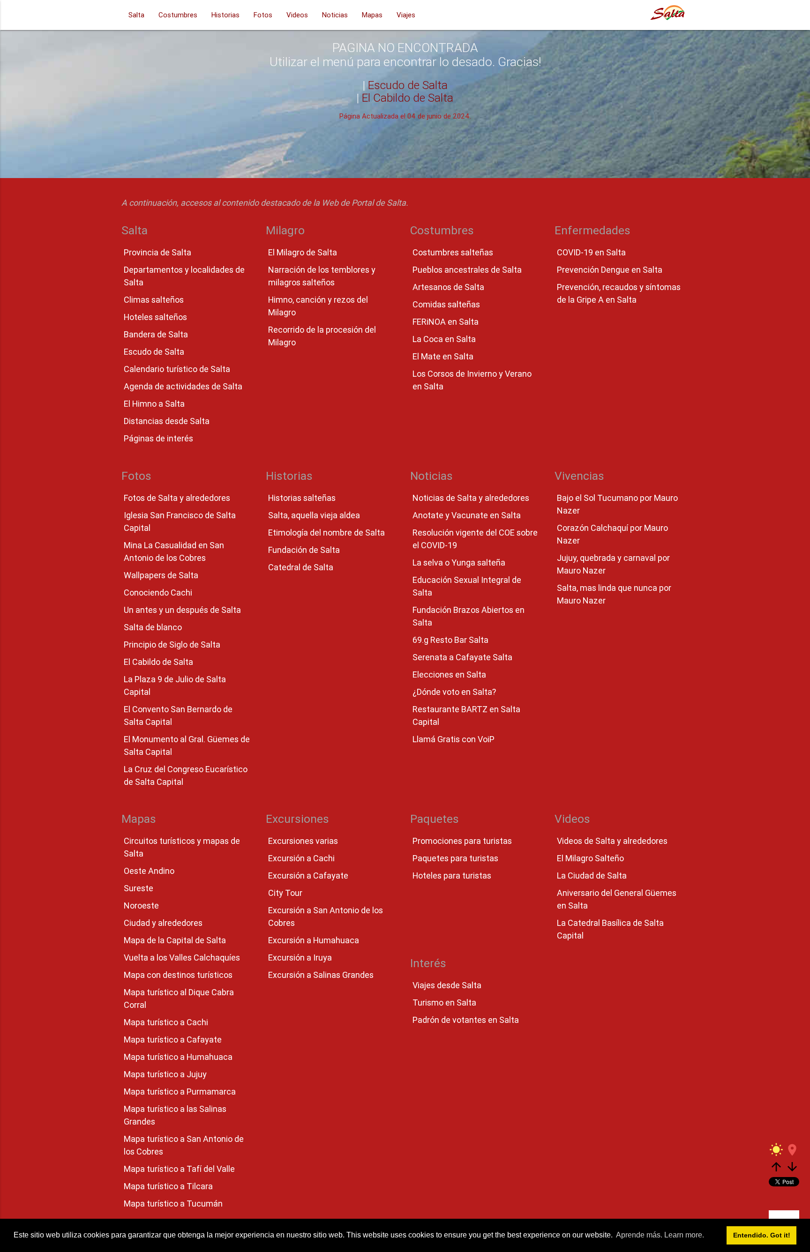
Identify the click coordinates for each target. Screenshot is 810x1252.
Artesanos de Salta (448, 287)
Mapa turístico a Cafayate (173, 1039)
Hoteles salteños (155, 317)
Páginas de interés (158, 438)
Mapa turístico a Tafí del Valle (179, 1168)
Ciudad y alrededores (163, 922)
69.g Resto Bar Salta (450, 639)
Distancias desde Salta (167, 421)
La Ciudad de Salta (592, 875)
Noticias (335, 14)
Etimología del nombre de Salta (326, 532)
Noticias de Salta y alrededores (470, 497)
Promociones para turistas (462, 840)
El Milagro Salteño (590, 858)
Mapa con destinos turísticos (178, 974)
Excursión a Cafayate (308, 875)
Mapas (372, 14)
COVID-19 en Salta (591, 252)
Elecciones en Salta (449, 674)
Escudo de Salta (408, 85)
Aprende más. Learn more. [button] (660, 1235)
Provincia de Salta (157, 252)
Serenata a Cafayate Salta (462, 657)
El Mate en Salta (442, 356)
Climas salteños (154, 299)
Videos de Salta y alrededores (612, 840)
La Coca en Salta (444, 339)
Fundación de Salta (304, 549)
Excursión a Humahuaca (313, 940)
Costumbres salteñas (452, 252)
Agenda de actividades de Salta (183, 386)
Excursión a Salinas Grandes (321, 974)
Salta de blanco (153, 627)
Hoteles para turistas (451, 875)
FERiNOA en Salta (445, 321)
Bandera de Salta (156, 334)
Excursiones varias (303, 840)
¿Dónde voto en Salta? (454, 691)
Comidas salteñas (446, 304)
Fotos (263, 14)
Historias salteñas (302, 497)
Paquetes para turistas (455, 858)
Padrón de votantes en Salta (465, 1019)
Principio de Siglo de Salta (172, 644)
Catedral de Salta (300, 567)
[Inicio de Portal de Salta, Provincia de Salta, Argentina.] (667, 15)
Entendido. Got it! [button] (761, 1235)
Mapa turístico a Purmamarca (180, 1091)
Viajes (406, 14)
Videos (297, 14)
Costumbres (177, 14)
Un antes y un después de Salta (182, 609)
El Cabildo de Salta (407, 97)
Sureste (138, 888)
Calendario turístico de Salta (177, 369)
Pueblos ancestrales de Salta (467, 269)
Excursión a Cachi (301, 858)
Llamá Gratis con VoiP (453, 739)
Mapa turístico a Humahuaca (178, 1056)
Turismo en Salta (444, 1002)
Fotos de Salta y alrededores (177, 497)
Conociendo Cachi (158, 592)
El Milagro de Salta (302, 252)
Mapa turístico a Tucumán (173, 1203)
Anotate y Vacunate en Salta (466, 515)
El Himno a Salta (154, 403)
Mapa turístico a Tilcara (168, 1186)
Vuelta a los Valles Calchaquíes (182, 957)
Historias (225, 14)
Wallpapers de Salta (161, 575)
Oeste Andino (149, 870)
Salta (136, 14)
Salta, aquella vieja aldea (314, 515)
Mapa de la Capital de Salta (175, 940)
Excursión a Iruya (300, 957)
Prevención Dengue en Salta (609, 269)
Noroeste (141, 905)
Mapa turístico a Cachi (166, 1022)
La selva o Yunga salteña (458, 562)
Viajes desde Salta (446, 985)
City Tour (285, 892)
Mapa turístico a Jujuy (165, 1074)
